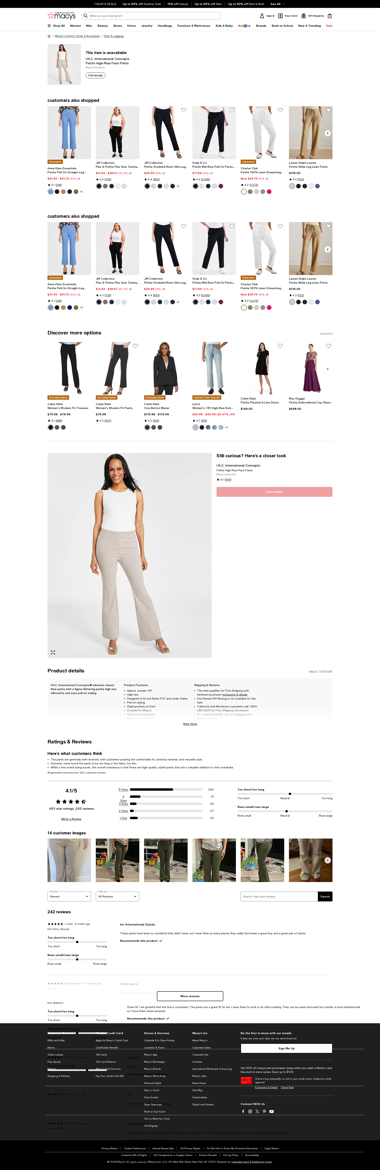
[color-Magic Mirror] (195, 427)
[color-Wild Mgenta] (269, 191)
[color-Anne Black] (57, 191)
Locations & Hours (154, 1047)
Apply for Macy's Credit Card (112, 1040)
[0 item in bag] (329, 16)
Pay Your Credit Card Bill (110, 1076)
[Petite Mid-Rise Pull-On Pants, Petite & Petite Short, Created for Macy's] (214, 132)
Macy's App (150, 1054)
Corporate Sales (201, 1047)
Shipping (240, 714)
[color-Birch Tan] (292, 186)
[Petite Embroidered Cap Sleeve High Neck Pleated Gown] (310, 368)
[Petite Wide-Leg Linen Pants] (310, 132)
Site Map (197, 1090)
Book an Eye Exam (154, 1111)
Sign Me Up (286, 1048)
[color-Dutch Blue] (50, 191)
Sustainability (199, 1097)
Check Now (287, 1087)
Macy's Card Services (108, 1069)
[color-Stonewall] (124, 186)
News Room (199, 1083)
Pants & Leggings (114, 36)
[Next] (328, 133)
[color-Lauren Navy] (304, 186)
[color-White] (311, 186)
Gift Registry (151, 1126)
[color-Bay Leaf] (76, 191)
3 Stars (123, 803)
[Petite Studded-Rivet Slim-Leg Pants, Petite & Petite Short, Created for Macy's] (166, 132)
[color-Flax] (256, 191)
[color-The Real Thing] (202, 427)
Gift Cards (101, 1054)
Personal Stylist (152, 1083)
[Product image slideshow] (130, 555)
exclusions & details (234, 694)
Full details (95, 75)
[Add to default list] (183, 110)
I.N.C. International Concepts (107, 59)
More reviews (190, 996)
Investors (197, 1061)
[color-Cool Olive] (262, 191)
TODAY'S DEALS (105, 4)
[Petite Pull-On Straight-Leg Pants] (69, 132)
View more (190, 723)
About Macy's (199, 1040)
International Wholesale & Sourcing (212, 1069)
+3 (81, 191)
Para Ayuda (54, 1061)
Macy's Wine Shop (154, 1076)
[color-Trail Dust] (208, 427)
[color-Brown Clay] (105, 186)
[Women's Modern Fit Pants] (117, 368)
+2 (178, 186)
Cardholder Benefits (107, 1047)
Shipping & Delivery (59, 1076)
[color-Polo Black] (298, 186)
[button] (130, 555)
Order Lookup (55, 1054)
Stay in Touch (151, 1090)
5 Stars (123, 789)
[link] (69, 180)
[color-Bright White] (118, 186)
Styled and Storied (203, 1104)
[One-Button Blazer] (166, 368)
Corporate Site (200, 1054)
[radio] (51, 191)
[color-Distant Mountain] (69, 191)
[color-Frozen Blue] (214, 186)
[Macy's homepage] (49, 36)
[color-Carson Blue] (317, 186)
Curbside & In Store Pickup (159, 1040)
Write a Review (71, 819)
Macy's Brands (152, 1069)
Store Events (151, 1097)
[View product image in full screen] (53, 652)
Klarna (51, 1047)
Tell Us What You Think (157, 1118)
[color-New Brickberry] (220, 186)
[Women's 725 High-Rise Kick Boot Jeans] (214, 368)
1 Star (123, 818)
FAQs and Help (56, 1040)
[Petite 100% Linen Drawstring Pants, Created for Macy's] (262, 132)
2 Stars (123, 810)
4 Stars (123, 797)
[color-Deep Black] (99, 186)
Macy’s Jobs (199, 1076)
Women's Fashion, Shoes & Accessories (77, 36)
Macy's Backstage (154, 1061)
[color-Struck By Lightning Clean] (220, 427)
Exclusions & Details (266, 1087)
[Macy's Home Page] (61, 16)
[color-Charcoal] (57, 427)
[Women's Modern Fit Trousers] (69, 368)
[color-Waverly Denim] (172, 186)
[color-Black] (50, 427)
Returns (202, 718)
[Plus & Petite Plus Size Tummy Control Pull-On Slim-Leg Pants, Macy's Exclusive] (117, 132)
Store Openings (153, 1104)
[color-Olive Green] (250, 191)
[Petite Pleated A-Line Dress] (262, 368)
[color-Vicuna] (63, 191)
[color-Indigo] (63, 427)
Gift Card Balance (106, 1061)
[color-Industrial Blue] (208, 186)
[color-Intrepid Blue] (111, 186)
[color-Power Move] (214, 427)
